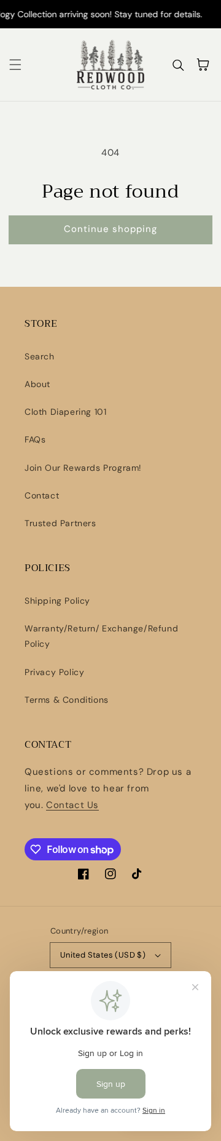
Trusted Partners (60, 523)
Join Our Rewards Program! (83, 467)
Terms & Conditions (67, 699)
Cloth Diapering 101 (65, 411)
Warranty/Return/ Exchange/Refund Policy (101, 636)
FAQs (35, 439)
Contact (42, 495)
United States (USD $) (102, 955)
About (37, 384)
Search (40, 356)
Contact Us (72, 805)
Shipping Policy (57, 600)
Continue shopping (110, 229)
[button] (15, 64)
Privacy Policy (54, 672)
